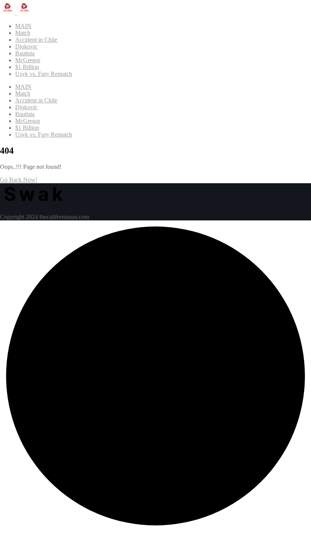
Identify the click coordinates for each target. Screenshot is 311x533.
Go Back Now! (18, 179)
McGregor (27, 60)
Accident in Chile (36, 39)
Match (22, 33)
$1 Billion (27, 67)
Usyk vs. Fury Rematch (43, 74)
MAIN (23, 26)
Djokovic (26, 46)
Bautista (25, 53)
